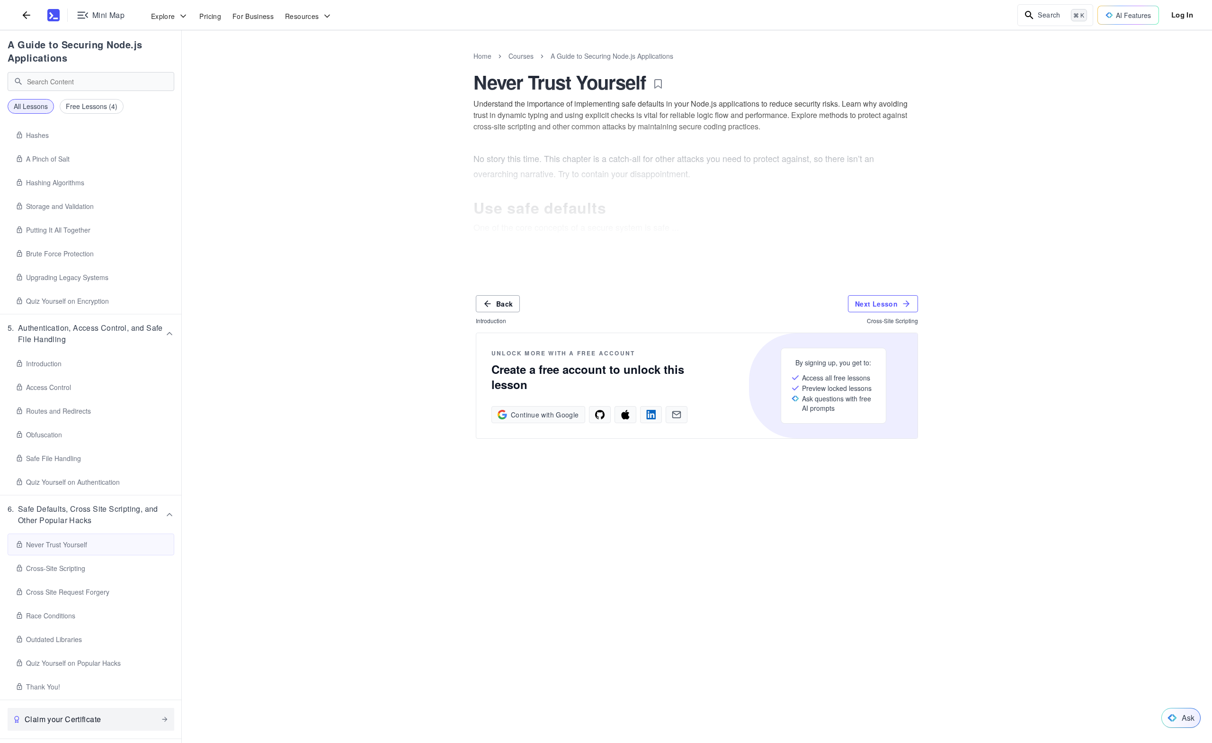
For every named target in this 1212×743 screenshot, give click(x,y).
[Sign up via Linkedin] (651, 414)
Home (482, 56)
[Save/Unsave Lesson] (658, 83)
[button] (91, 334)
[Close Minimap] (181, 66)
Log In (1182, 14)
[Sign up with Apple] (625, 414)
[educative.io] (53, 15)
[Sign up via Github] (600, 414)
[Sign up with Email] (676, 414)
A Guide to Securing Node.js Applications (75, 50)
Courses (521, 56)
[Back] (26, 15)
